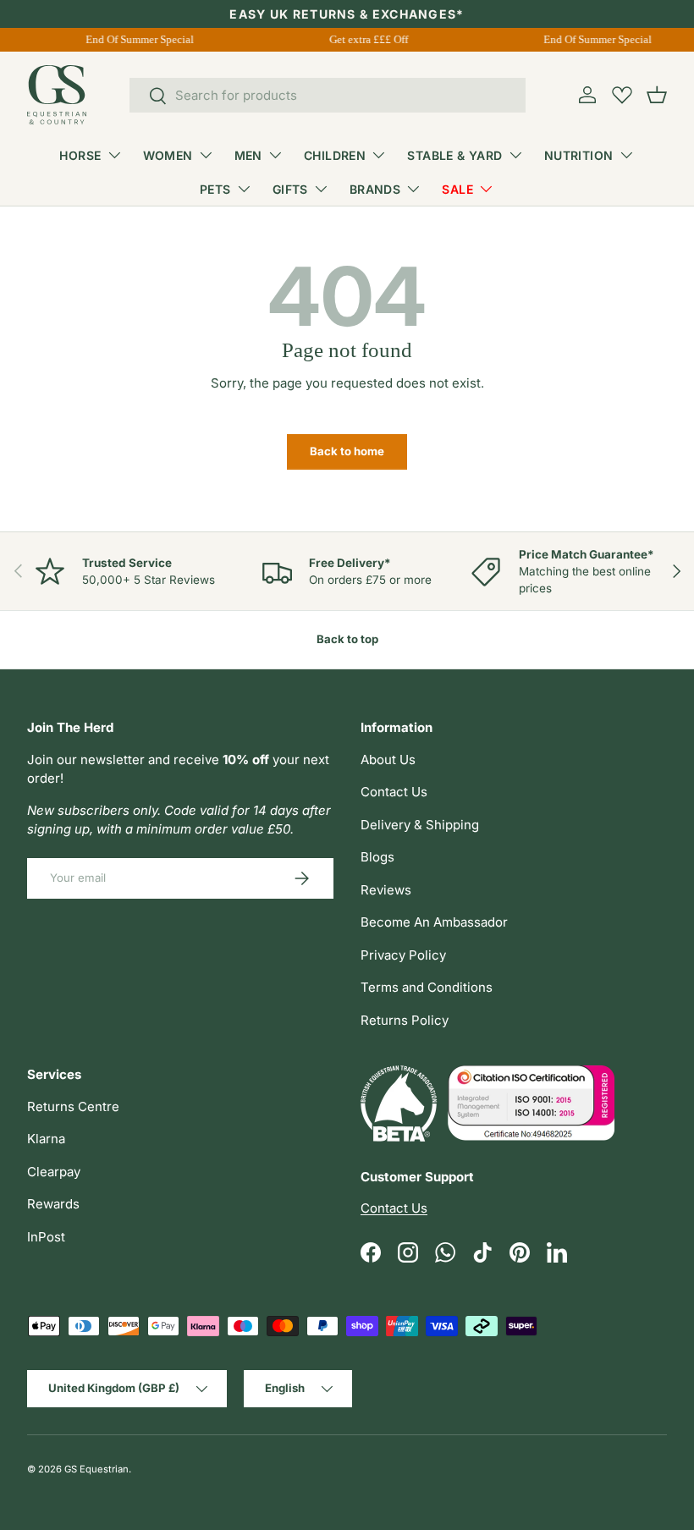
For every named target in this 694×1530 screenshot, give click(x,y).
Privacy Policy (403, 955)
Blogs (377, 857)
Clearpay (53, 1172)
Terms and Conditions (427, 987)
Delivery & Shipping (420, 825)
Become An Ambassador (434, 922)
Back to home (347, 451)
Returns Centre (73, 1106)
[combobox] (327, 95)
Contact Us (394, 792)
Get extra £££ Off (367, 39)
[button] (656, 94)
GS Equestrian (96, 1469)
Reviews (386, 890)
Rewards (53, 1204)
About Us (388, 759)
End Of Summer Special (138, 39)
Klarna (46, 1139)
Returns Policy (405, 1020)
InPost (46, 1237)
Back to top (347, 639)
